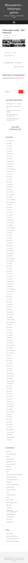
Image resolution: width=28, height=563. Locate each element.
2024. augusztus (10, 202)
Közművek (8, 482)
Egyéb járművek (10, 459)
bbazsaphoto (6, 35)
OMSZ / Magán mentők (11, 502)
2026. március (9, 153)
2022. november (10, 253)
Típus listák (9, 519)
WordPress (14, 561)
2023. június (9, 235)
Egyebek (8, 466)
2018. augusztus (10, 383)
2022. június (9, 266)
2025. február (9, 186)
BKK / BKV (14, 53)
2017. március (9, 424)
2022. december (10, 250)
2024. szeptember (10, 199)
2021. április (9, 301)
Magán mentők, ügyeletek (12, 484)
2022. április (9, 271)
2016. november (10, 432)
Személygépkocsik (10, 514)
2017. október (9, 409)
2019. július (9, 355)
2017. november (10, 406)
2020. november (10, 314)
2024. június (9, 207)
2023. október (9, 225)
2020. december (10, 312)
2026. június (9, 146)
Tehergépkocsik (10, 516)
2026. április (9, 151)
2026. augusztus (10, 140)
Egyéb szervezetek (9, 55)
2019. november (10, 345)
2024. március (9, 215)
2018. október (9, 378)
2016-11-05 (15, 35)
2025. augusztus (10, 171)
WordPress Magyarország (12, 541)
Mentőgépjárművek (11, 494)
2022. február (9, 276)
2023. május (9, 238)
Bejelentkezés (9, 533)
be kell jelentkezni (19, 78)
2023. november (10, 222)
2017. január (9, 427)
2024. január (9, 217)
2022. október (9, 255)
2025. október (9, 166)
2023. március (9, 243)
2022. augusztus (10, 261)
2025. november (10, 163)
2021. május (9, 299)
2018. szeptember (10, 381)
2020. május (9, 330)
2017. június (9, 416)
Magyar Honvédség (10, 489)
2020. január (9, 340)
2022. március (9, 273)
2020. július (9, 324)
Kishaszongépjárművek (11, 479)
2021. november (10, 284)
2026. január (9, 158)
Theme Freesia (13, 559)
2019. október (9, 347)
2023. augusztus (10, 230)
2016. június (9, 439)
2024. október (9, 197)
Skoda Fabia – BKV (19, 66)
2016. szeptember (10, 437)
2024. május (9, 209)
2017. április (9, 422)
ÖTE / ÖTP (8, 505)
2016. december (10, 429)
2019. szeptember (10, 350)
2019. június (9, 358)
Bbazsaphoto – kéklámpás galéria (14, 8)
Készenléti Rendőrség (11, 477)
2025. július (9, 174)
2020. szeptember (10, 319)
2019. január (9, 370)
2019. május (9, 360)
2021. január (9, 309)
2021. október (9, 286)
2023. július (9, 232)
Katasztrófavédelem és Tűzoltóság (14, 474)
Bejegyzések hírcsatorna (12, 536)
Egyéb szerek (9, 461)
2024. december (10, 192)
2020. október (9, 317)
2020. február (9, 337)
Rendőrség (8, 507)
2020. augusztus (10, 322)
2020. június (9, 327)
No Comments (6, 37)
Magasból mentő (10, 487)
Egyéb (7, 456)
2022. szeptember (10, 258)
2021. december (10, 281)
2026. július (9, 143)
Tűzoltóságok (9, 522)
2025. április (9, 181)
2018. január (9, 401)
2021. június (9, 296)
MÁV (7, 492)
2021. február (9, 307)
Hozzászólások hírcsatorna (12, 538)
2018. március (9, 396)
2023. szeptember (10, 227)
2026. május (9, 148)
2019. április (9, 363)
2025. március (9, 184)
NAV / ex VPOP (9, 500)
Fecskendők (9, 469)
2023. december (10, 220)
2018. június (9, 388)
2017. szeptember (10, 411)
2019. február (9, 368)
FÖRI (7, 471)
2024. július (9, 204)
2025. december (10, 161)
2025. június (9, 176)
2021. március (9, 304)
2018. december (10, 373)
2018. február (9, 399)
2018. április (9, 393)
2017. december (10, 404)
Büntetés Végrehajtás (11, 454)
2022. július (9, 263)
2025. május (9, 179)
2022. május (9, 268)
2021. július (9, 294)
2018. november (10, 376)
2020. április (9, 332)
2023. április (9, 240)
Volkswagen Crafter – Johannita (13, 103)
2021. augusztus (10, 291)
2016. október (9, 434)
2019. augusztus (10, 353)
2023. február (9, 245)
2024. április (9, 212)
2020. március (9, 335)
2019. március (9, 365)
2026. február (9, 156)
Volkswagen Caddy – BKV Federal (12, 62)
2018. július (9, 386)
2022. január (9, 278)
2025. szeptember (10, 169)
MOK (7, 497)
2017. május (9, 419)
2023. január (9, 248)
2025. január (9, 189)
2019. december (10, 342)
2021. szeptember (10, 289)
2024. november (10, 194)
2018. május (9, 391)
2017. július (9, 414)
